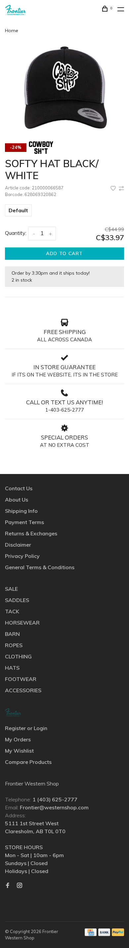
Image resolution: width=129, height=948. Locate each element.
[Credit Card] (91, 934)
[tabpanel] (64, 87)
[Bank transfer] (104, 934)
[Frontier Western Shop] (13, 712)
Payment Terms (24, 522)
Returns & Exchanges (31, 533)
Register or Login (26, 728)
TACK (12, 611)
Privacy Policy (22, 556)
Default (18, 210)
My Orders (18, 739)
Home (11, 31)
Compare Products (28, 762)
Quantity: (15, 233)
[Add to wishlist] (113, 188)
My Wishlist (19, 750)
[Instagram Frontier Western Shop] (19, 885)
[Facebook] (7, 885)
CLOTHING (18, 656)
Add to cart (64, 253)
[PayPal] (118, 934)
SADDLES (17, 600)
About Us (16, 499)
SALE (11, 588)
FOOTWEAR (20, 679)
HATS (12, 667)
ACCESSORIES (23, 690)
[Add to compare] (121, 188)
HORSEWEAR (22, 622)
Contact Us (18, 488)
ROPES (13, 645)
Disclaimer (18, 544)
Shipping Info (21, 511)
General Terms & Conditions (39, 567)
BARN (12, 634)
